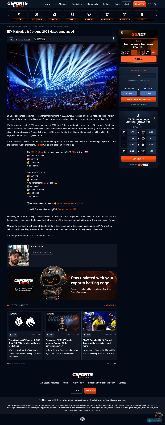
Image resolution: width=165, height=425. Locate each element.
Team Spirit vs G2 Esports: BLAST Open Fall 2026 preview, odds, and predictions (24, 343)
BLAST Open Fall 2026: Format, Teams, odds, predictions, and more (97, 343)
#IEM (73, 152)
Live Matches (61, 4)
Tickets (39, 145)
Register (139, 4)
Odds (117, 4)
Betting (106, 4)
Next (156, 15)
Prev (8, 15)
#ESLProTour (37, 152)
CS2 (31, 27)
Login (126, 4)
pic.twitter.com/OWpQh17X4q (70, 203)
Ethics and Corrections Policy (101, 383)
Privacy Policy (78, 383)
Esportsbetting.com (14, 27)
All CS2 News (111, 305)
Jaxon (11, 38)
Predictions (77, 4)
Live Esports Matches (49, 383)
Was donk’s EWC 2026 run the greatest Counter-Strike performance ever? (59, 343)
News (47, 4)
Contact (122, 383)
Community (92, 4)
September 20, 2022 (67, 209)
